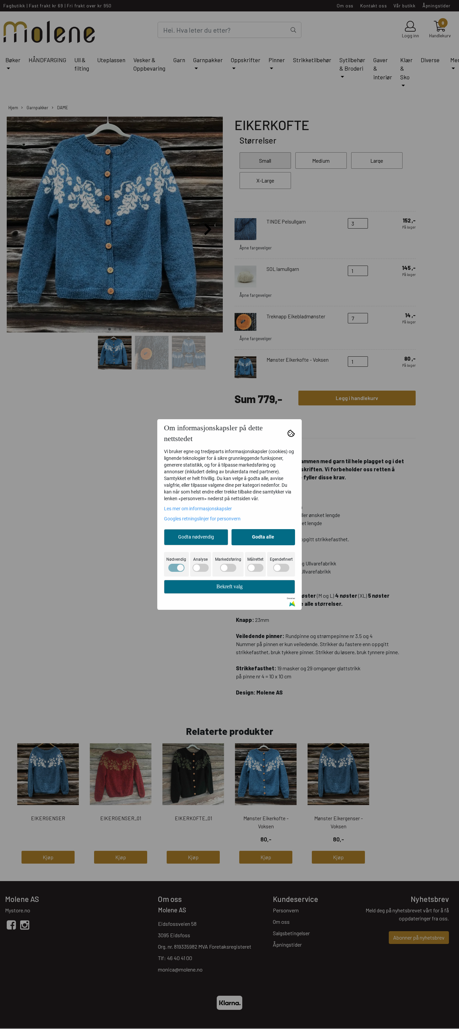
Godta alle (263, 537)
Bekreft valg (229, 586)
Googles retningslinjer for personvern (202, 518)
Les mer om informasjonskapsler (198, 508)
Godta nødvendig (196, 537)
